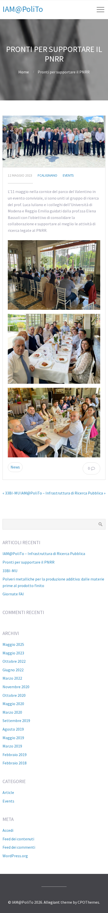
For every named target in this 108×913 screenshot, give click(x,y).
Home (23, 71)
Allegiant (52, 902)
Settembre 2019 (16, 720)
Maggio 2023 (13, 652)
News (15, 466)
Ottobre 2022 (14, 661)
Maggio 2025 (13, 644)
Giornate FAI (13, 593)
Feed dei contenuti (18, 838)
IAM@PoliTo (23, 9)
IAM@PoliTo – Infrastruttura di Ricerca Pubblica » (62, 492)
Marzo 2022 (12, 678)
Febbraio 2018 (15, 762)
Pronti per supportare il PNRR (29, 562)
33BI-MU (10, 570)
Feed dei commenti (19, 847)
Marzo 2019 (12, 746)
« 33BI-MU (11, 492)
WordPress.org (15, 855)
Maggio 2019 (13, 737)
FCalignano (47, 175)
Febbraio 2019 (15, 754)
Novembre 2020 (16, 686)
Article (8, 792)
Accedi (8, 830)
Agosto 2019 (13, 729)
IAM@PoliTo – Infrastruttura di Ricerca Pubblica (44, 553)
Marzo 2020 (12, 712)
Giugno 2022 (13, 669)
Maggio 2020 (13, 703)
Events (68, 175)
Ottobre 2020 (14, 695)
